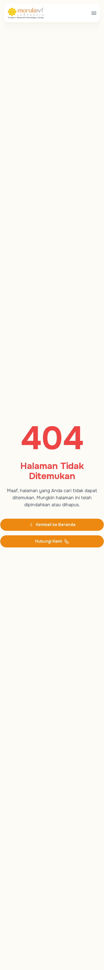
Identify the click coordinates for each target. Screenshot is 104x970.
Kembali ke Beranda (55, 524)
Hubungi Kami (48, 541)
